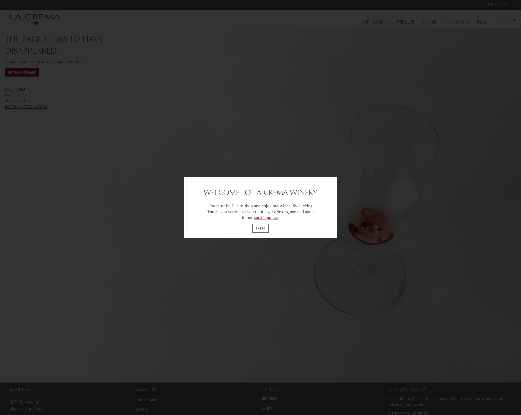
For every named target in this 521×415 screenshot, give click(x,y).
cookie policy (266, 217)
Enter (260, 228)
